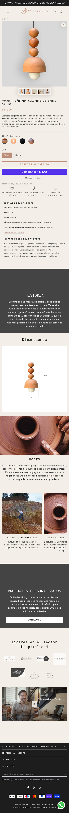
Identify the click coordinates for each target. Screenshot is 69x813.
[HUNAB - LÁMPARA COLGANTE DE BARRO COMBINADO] (5, 141)
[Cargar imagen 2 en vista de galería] (28, 91)
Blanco (7, 155)
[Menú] (7, 12)
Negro (18, 155)
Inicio (4, 19)
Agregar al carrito (34, 164)
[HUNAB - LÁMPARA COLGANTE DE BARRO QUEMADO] (31, 141)
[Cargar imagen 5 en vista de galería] (47, 91)
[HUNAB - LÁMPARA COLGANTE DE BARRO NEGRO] (22, 141)
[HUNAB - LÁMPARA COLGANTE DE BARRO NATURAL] (13, 141)
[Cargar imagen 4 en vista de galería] (41, 91)
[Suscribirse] (65, 774)
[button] (61, 12)
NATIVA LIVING (28, 804)
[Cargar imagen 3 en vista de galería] (34, 91)
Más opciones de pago (34, 178)
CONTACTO (34, 620)
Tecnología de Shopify (22, 807)
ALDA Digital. (51, 807)
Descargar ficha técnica (14, 232)
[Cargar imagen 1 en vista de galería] (21, 91)
